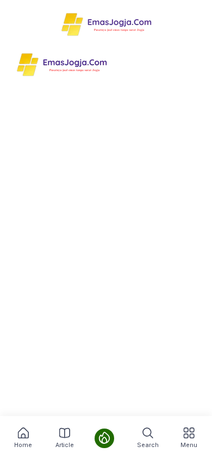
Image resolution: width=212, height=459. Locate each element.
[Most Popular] (104, 438)
